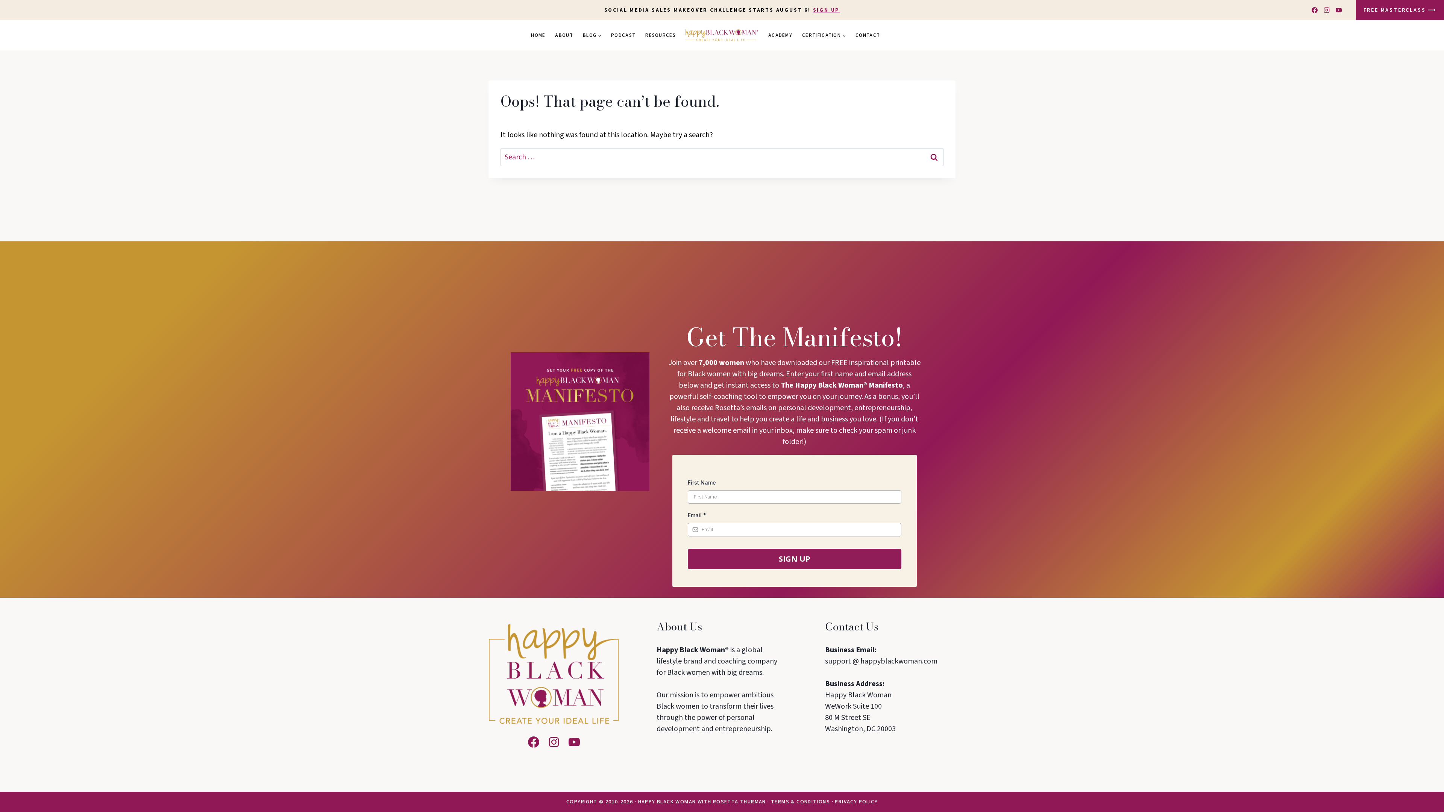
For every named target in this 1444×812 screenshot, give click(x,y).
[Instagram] (1327, 10)
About (564, 35)
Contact (867, 35)
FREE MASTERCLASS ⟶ (1400, 10)
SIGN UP (826, 10)
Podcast (623, 35)
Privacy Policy (856, 802)
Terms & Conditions (800, 802)
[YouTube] (1339, 10)
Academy (780, 35)
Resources (660, 35)
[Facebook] (1315, 10)
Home (538, 35)
